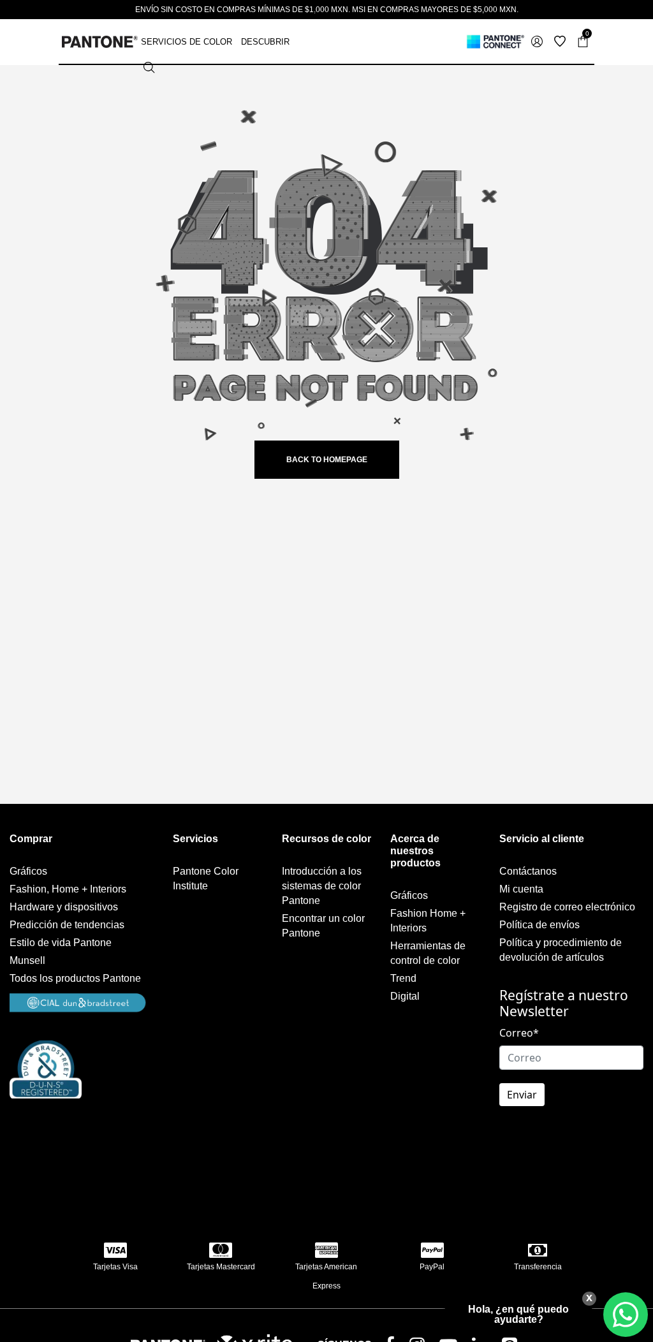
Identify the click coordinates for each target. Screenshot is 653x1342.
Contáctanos (528, 871)
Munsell (27, 960)
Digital (405, 996)
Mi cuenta (521, 889)
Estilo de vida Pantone (61, 942)
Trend (403, 978)
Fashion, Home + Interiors (68, 889)
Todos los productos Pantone (75, 978)
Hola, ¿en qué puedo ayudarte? (518, 1314)
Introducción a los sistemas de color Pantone (322, 886)
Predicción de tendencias (67, 924)
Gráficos (28, 871)
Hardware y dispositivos (64, 906)
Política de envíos (539, 924)
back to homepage (326, 459)
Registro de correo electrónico (567, 906)
